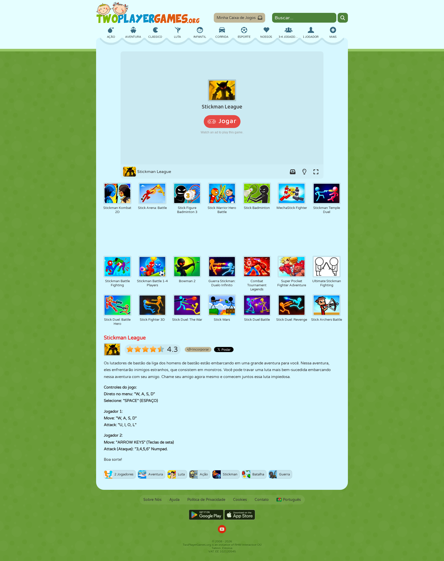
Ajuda (174, 500)
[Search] (343, 18)
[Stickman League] (222, 107)
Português (292, 500)
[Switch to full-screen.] (316, 172)
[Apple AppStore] (239, 515)
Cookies (240, 500)
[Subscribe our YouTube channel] (222, 530)
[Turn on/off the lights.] (304, 172)
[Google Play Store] (206, 515)
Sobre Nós (152, 500)
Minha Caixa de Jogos (236, 17)
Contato (262, 500)
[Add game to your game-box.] (293, 172)
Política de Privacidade (206, 500)
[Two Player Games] (148, 13)
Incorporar (200, 349)
